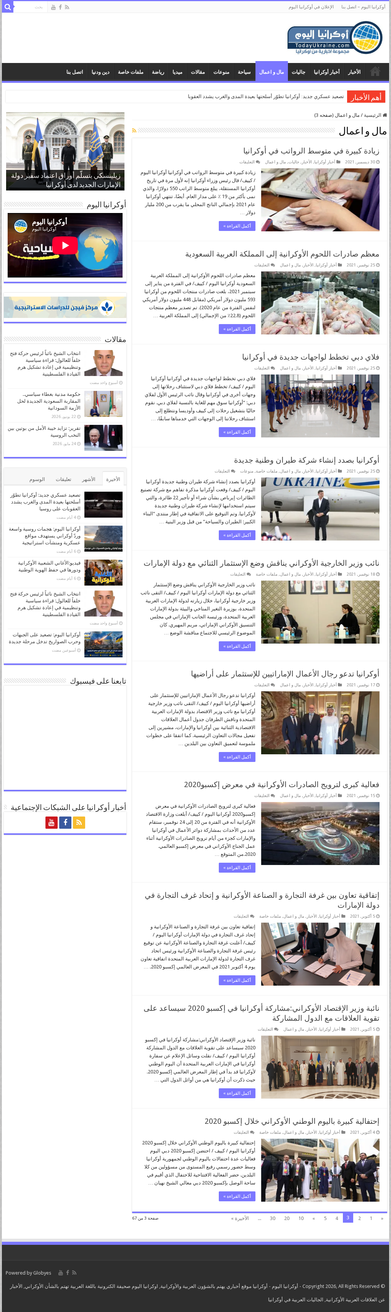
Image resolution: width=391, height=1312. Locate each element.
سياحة (244, 72)
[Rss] (67, 7)
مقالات (198, 72)
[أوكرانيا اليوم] (334, 36)
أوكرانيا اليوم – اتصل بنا (363, 7)
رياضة (158, 72)
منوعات (221, 72)
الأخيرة (113, 479)
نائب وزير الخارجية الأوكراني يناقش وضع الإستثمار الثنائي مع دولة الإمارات (262, 563)
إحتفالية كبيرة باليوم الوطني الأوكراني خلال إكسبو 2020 (292, 1121)
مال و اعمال (271, 72)
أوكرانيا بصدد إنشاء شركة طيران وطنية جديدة (307, 460)
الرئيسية (373, 115)
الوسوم (37, 479)
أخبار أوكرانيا (327, 72)
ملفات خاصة (131, 72)
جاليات (298, 72)
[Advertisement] (147, 38)
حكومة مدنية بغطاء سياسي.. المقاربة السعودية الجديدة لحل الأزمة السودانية (49, 401)
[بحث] (7, 7)
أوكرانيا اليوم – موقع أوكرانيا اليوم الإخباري (375, 71)
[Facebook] (60, 7)
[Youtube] (53, 7)
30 (272, 1218)
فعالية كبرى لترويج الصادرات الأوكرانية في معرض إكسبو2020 (282, 784)
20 (286, 1218)
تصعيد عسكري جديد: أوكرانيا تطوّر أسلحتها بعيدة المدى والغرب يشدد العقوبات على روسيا (45, 502)
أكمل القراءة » (237, 226)
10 (301, 1218)
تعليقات (63, 479)
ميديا (178, 72)
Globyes (42, 1273)
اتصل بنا (74, 72)
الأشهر (88, 479)
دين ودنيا (101, 72)
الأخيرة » (240, 1218)
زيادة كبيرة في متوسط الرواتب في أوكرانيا (311, 150)
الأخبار (354, 72)
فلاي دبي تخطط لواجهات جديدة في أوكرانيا (311, 356)
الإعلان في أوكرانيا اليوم (311, 7)
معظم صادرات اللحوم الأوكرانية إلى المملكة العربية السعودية (282, 253)
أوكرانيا (260, 1286)
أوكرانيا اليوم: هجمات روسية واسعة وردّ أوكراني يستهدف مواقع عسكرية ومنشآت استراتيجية (45, 535)
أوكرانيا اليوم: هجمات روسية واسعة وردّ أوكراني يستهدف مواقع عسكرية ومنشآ (263, 96)
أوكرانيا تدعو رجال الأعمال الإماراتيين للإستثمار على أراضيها (285, 673)
